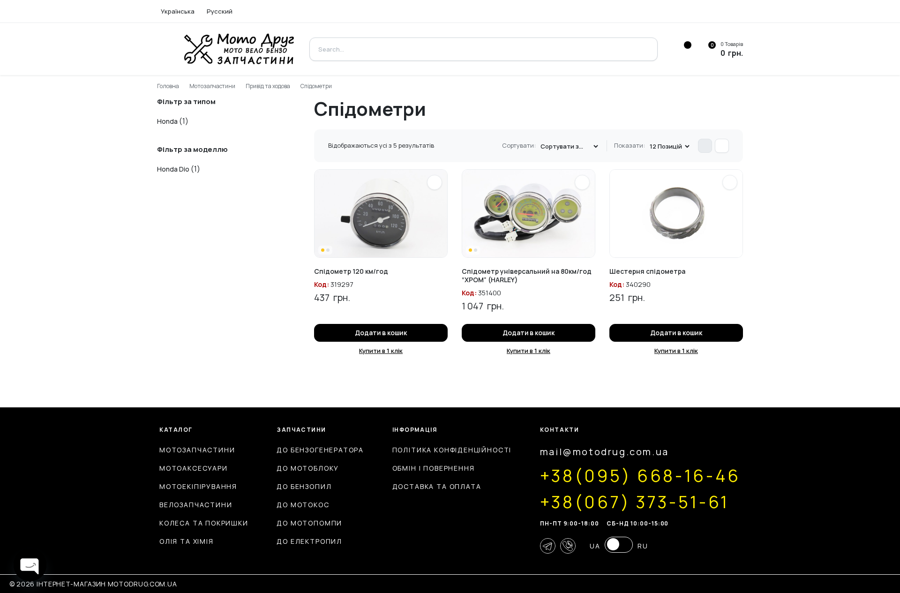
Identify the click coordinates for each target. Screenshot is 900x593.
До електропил (309, 541)
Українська (178, 11)
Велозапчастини (195, 504)
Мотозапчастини (212, 86)
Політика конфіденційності (452, 449)
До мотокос (303, 504)
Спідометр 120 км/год (351, 271)
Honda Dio (173, 169)
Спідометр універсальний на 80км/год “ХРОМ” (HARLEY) (527, 275)
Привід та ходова (268, 86)
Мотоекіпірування (198, 486)
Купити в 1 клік (381, 350)
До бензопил (304, 486)
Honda (167, 121)
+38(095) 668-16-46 (640, 475)
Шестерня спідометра (647, 271)
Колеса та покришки (203, 522)
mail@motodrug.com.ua (604, 451)
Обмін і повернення (433, 468)
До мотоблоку (308, 468)
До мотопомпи (309, 522)
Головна (168, 86)
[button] (434, 182)
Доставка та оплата (436, 486)
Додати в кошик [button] (381, 332)
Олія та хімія (186, 541)
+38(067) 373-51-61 (634, 502)
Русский (219, 11)
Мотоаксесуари (193, 468)
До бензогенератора (320, 449)
